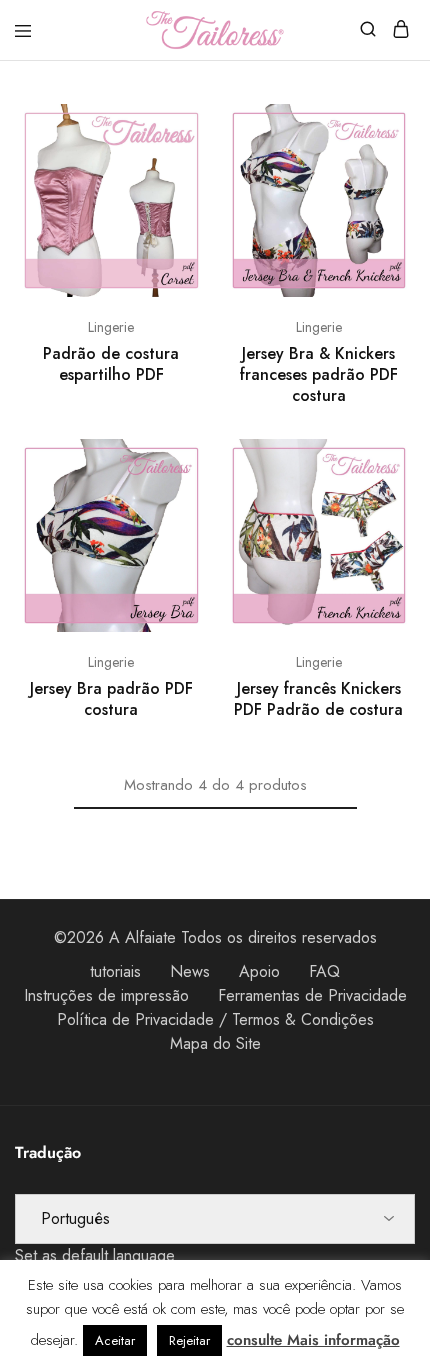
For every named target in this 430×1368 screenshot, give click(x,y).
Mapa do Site (215, 1043)
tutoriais (115, 971)
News (190, 971)
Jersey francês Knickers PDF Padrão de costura (318, 699)
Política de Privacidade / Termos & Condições (215, 1019)
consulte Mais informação (313, 1340)
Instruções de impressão (106, 995)
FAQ (324, 971)
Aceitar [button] (115, 1340)
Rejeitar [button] (189, 1340)
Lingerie (111, 327)
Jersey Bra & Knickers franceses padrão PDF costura (319, 375)
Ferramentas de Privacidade (312, 995)
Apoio (259, 971)
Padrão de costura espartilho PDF (111, 364)
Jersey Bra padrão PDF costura (111, 699)
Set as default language (95, 1255)
